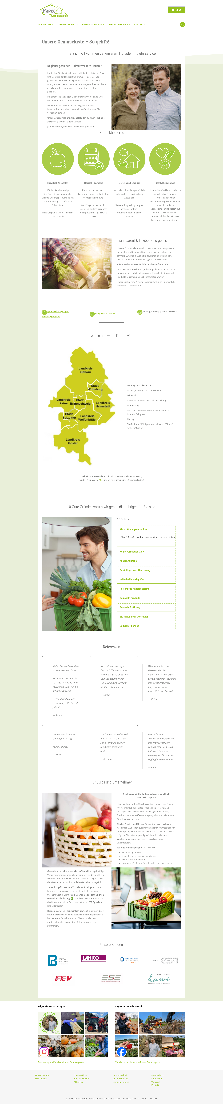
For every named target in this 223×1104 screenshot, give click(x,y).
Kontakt (139, 24)
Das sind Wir (44, 24)
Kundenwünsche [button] (128, 560)
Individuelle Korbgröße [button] (132, 579)
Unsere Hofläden (121, 1078)
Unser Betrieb (42, 1075)
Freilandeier (41, 1078)
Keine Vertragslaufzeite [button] (132, 551)
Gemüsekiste (80, 1075)
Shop (178, 9)
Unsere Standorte (92, 24)
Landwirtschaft (67, 24)
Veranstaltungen (118, 24)
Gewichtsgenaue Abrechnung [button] (135, 570)
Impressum (156, 1078)
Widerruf (155, 1082)
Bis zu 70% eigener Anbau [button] (133, 529)
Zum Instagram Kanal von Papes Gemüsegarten (61, 1062)
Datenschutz (157, 1075)
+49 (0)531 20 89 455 (105, 313)
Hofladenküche (81, 1078)
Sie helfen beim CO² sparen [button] (134, 616)
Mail (101, 480)
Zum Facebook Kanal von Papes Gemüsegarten (138, 1062)
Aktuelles (78, 1082)
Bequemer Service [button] (129, 625)
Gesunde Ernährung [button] (130, 607)
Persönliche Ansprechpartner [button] (135, 588)
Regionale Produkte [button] (130, 598)
